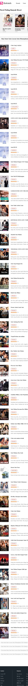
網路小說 (19, 683)
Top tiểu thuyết (20, 678)
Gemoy (16, 31)
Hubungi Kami (2, 682)
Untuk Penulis (2, 677)
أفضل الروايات (20, 680)
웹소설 (18, 676)
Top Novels (19, 674)
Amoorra (4, 31)
